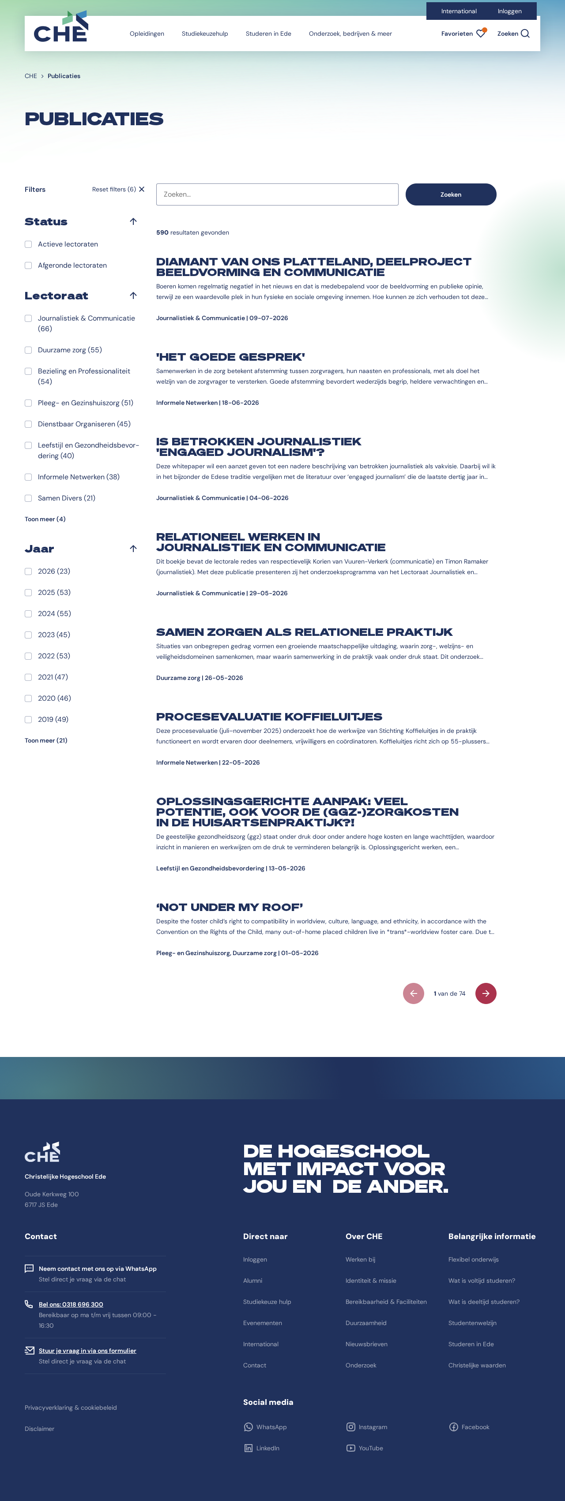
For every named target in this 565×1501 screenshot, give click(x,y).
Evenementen (262, 1323)
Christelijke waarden (477, 1365)
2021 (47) (53, 677)
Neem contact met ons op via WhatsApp (98, 1269)
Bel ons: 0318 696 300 (71, 1304)
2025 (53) (54, 592)
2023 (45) (54, 634)
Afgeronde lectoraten (72, 265)
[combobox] (277, 194)
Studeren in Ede (268, 33)
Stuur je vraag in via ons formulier (87, 1351)
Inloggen (510, 11)
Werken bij (360, 1259)
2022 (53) (54, 656)
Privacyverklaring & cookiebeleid (71, 1407)
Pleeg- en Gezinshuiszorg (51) (85, 402)
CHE (31, 76)
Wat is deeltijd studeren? (484, 1302)
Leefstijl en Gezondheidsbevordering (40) (88, 450)
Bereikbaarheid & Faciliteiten (386, 1302)
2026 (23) (54, 571)
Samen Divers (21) (66, 498)
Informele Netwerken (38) (79, 477)
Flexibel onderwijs (473, 1259)
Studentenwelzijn (472, 1323)
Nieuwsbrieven (367, 1344)
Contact (254, 1365)
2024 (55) (54, 613)
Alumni (252, 1280)
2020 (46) (54, 698)
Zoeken (451, 194)
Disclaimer (39, 1429)
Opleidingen (147, 33)
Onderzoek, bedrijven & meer (350, 33)
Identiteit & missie (371, 1280)
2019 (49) (53, 719)
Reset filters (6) (114, 189)
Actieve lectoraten (68, 244)
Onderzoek (361, 1365)
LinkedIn (267, 1448)
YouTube (371, 1448)
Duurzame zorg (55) (70, 350)
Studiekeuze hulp (267, 1302)
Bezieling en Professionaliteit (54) (84, 376)
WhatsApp (271, 1427)
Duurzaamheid (366, 1323)
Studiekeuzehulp (205, 33)
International (459, 11)
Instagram (373, 1427)
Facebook (476, 1427)
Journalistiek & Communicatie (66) (86, 323)
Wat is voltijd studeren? (481, 1280)
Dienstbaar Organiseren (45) (84, 424)
